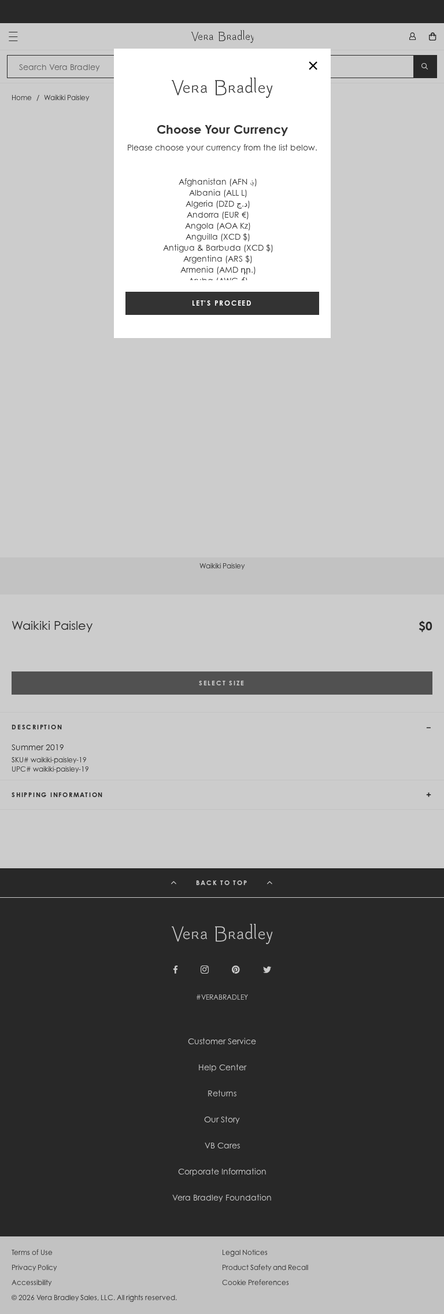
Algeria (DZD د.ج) (218, 203)
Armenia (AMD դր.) (218, 269)
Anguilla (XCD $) (218, 236)
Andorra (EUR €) (218, 214)
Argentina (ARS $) (218, 258)
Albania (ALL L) (218, 192)
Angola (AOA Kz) (218, 225)
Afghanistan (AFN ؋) (218, 181)
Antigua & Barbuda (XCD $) (218, 247)
